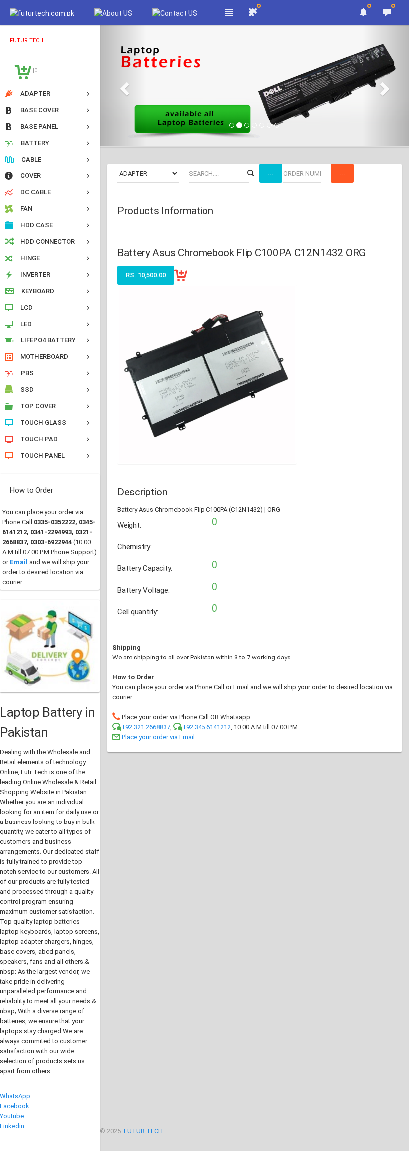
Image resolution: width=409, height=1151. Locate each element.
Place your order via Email (158, 737)
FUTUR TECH (143, 1131)
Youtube (12, 1116)
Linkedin (12, 1126)
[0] (35, 70)
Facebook (14, 1106)
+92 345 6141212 (206, 727)
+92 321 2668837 (145, 727)
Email (19, 562)
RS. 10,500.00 (146, 275)
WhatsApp (15, 1096)
